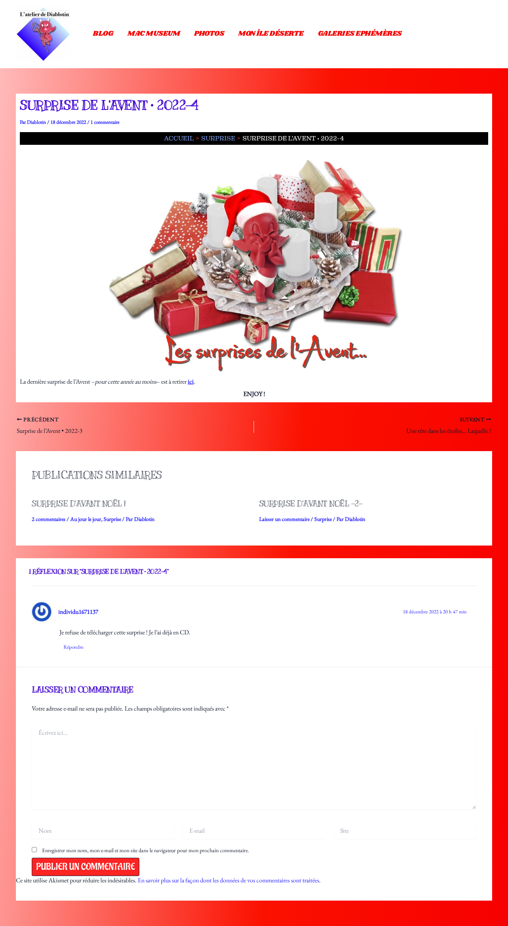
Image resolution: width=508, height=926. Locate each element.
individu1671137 (78, 611)
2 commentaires (48, 519)
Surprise (112, 519)
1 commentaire (104, 122)
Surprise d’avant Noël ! (79, 504)
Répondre (73, 647)
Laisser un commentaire (284, 519)
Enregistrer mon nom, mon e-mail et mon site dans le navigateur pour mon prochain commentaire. (145, 850)
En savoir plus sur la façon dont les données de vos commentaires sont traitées (228, 880)
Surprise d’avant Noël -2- (310, 504)
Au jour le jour (85, 519)
